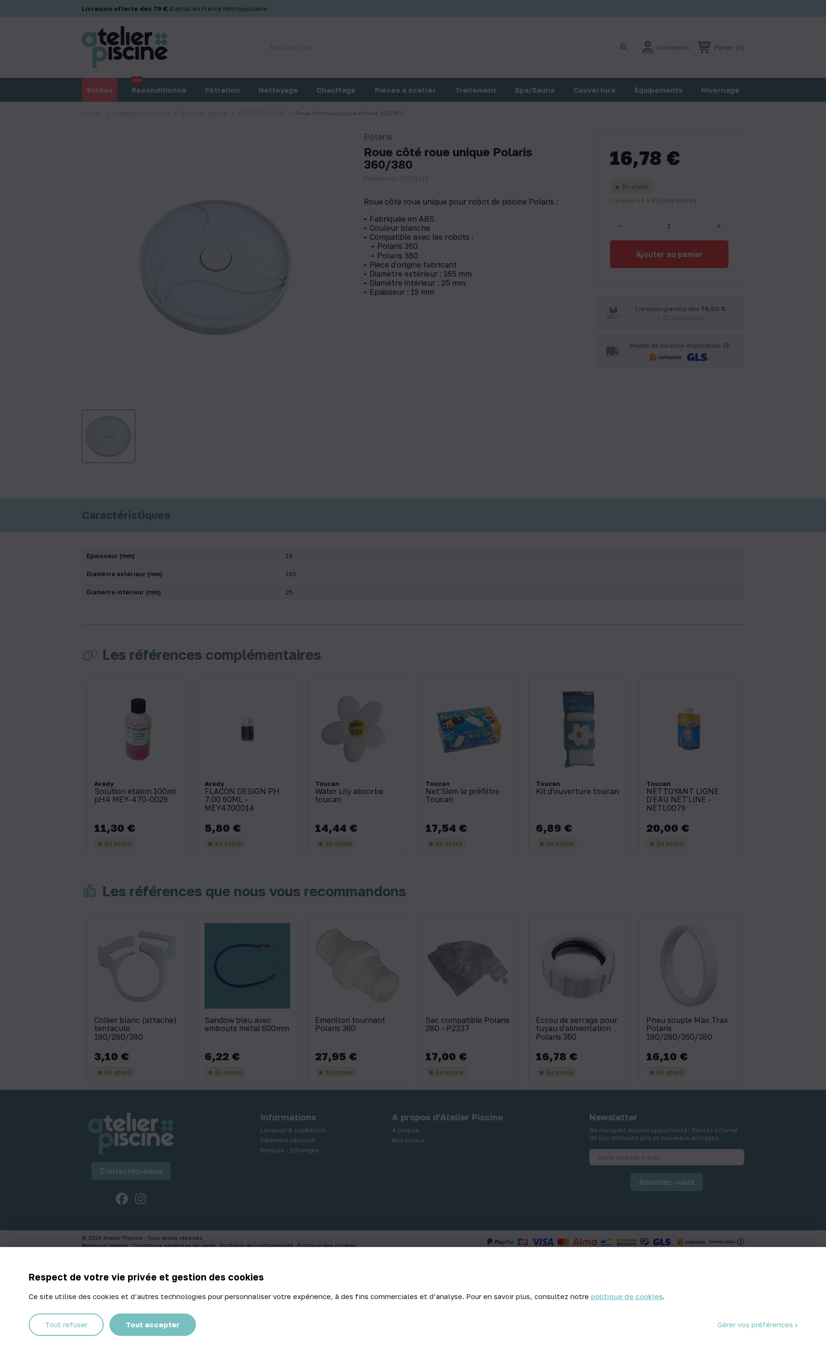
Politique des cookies (327, 1245)
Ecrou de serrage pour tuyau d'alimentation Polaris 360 (577, 1029)
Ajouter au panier (669, 254)
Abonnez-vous (667, 1182)
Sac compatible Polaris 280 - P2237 (467, 1024)
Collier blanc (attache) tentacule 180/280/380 (135, 1029)
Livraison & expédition (293, 1130)
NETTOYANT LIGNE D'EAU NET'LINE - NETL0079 (682, 800)
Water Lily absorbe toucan (349, 795)
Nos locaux (408, 1140)
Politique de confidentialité (257, 1245)
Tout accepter (153, 1324)
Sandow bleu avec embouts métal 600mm (247, 1024)
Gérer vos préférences (756, 1324)
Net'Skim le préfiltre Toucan (462, 795)
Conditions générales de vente (175, 1245)
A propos (405, 1130)
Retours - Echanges (290, 1150)
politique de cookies (627, 1296)
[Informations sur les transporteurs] (726, 345)
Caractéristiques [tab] (126, 515)
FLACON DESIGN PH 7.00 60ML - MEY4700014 (242, 800)
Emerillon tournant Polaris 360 (350, 1024)
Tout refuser (66, 1324)
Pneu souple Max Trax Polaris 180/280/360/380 (687, 1029)
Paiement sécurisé (288, 1140)
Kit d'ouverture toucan (577, 791)
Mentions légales (106, 1245)
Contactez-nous (131, 1171)
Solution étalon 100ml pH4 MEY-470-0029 (135, 795)
